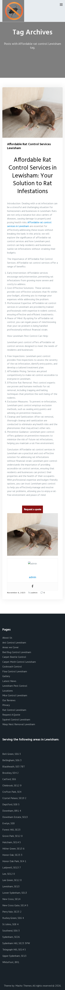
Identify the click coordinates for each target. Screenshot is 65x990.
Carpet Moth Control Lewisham (19, 661)
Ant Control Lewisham (14, 642)
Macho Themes (23, 985)
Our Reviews (8, 700)
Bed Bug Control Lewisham (16, 652)
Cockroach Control (12, 666)
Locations (7, 690)
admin (34, 592)
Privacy (6, 705)
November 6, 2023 (16, 592)
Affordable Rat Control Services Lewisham (29, 146)
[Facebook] (32, 586)
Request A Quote (11, 714)
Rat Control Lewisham (14, 709)
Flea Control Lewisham (14, 671)
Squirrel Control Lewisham (16, 719)
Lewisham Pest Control (14, 685)
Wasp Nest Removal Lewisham (18, 724)
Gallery (6, 676)
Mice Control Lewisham (14, 695)
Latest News (9, 681)
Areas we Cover (10, 647)
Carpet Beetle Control (14, 656)
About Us (7, 637)
